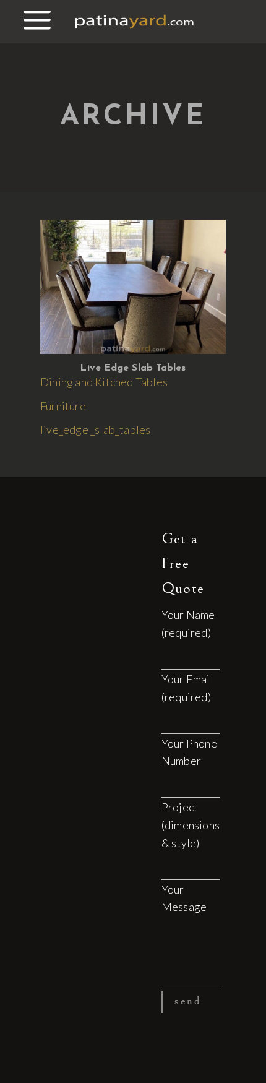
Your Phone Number (189, 752)
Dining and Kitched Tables (104, 382)
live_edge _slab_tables (95, 429)
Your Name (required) (188, 623)
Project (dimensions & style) (190, 825)
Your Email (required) (187, 688)
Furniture (63, 406)
